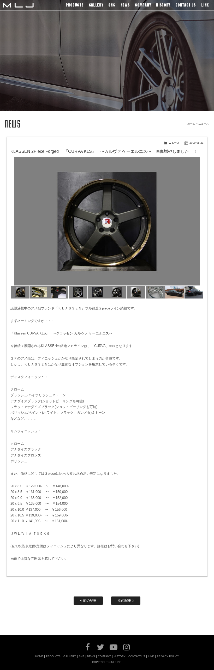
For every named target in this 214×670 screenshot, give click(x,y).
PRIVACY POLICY (168, 656)
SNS (81, 656)
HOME (39, 656)
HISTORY (120, 656)
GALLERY (69, 656)
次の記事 (125, 600)
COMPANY (104, 656)
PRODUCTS (53, 656)
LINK (151, 656)
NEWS (91, 656)
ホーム (191, 123)
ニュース (174, 142)
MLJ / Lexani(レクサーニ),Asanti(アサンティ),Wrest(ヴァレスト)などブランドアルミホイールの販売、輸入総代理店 (18, 5)
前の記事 (89, 600)
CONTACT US (136, 656)
